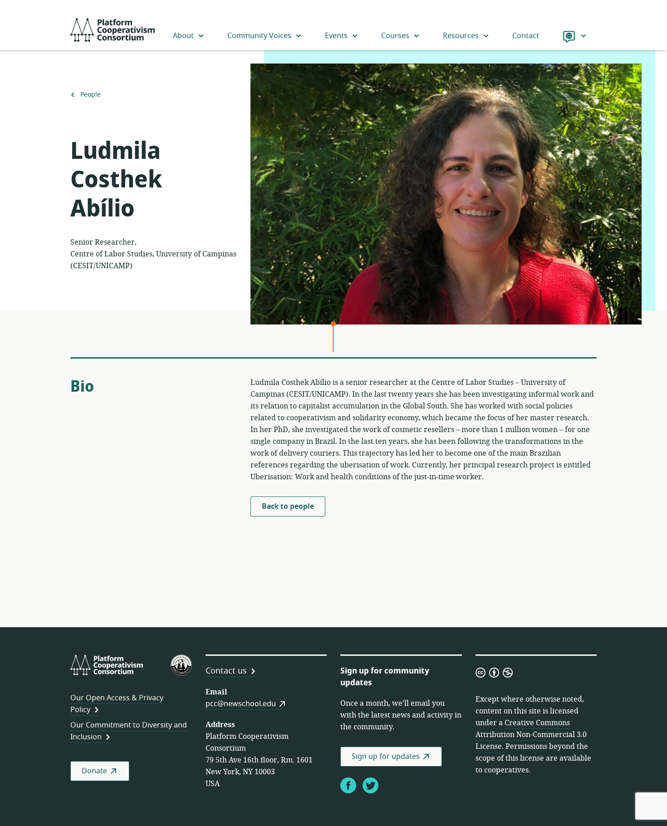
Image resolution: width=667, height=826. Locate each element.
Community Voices (259, 35)
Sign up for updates (386, 756)
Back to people (288, 506)
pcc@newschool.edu (241, 703)
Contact (525, 35)
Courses (395, 35)
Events (336, 35)
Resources (461, 35)
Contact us (226, 671)
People (90, 95)
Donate (94, 771)
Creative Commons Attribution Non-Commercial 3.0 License (531, 735)
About (183, 35)
